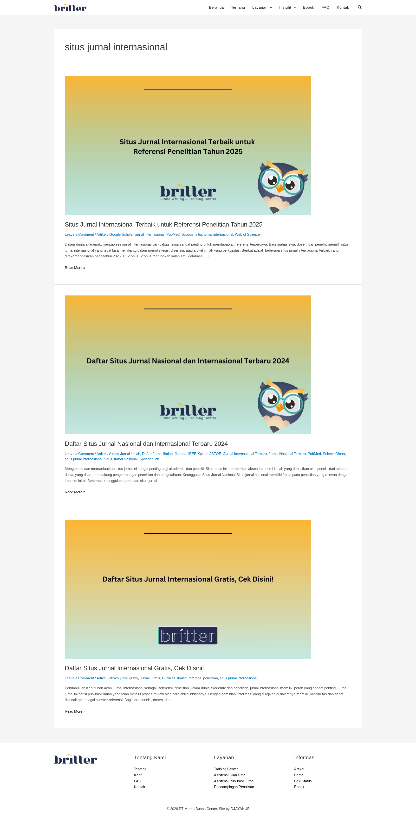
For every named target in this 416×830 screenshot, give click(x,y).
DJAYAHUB (243, 808)
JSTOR (225, 453)
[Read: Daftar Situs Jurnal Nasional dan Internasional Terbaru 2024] (188, 364)
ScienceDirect (77, 459)
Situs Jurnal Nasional (153, 459)
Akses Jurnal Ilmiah (129, 453)
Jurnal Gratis (157, 678)
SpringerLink (184, 459)
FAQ (325, 7)
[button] (268, 7)
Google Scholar (126, 234)
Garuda (189, 453)
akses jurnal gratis (128, 678)
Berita (299, 775)
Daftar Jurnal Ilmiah (164, 453)
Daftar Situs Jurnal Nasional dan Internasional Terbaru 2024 (153, 444)
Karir (138, 775)
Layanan (258, 7)
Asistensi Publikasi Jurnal (236, 781)
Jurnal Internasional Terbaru (257, 453)
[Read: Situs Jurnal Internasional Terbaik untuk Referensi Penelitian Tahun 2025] (188, 145)
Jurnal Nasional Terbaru (303, 453)
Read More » (76, 267)
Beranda (212, 7)
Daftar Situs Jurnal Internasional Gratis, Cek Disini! (139, 668)
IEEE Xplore (207, 453)
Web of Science (264, 234)
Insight (284, 7)
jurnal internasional (157, 234)
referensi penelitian (215, 678)
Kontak (342, 7)
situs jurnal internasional (228, 234)
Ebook (308, 7)
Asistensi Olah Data (230, 775)
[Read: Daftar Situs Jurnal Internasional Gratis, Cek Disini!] (188, 589)
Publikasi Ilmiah (182, 678)
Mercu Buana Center (201, 808)
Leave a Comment (80, 234)
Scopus (198, 234)
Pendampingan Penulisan (235, 786)
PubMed (183, 234)
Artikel (104, 234)
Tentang (235, 7)
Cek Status (303, 781)
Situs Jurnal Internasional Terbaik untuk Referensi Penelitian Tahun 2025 (171, 224)
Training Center (227, 769)
